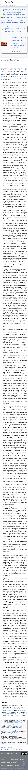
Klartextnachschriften (5, 735)
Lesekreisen (9, 17)
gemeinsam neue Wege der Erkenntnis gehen (14, 9)
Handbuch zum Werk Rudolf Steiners (8, 740)
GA (12, 722)
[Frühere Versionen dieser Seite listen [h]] (23, 64)
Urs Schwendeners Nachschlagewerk (11, 740)
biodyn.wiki (13, 14)
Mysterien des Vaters (18, 76)
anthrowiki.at (6, 12)
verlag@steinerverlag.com (16, 724)
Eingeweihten (23, 71)
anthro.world (21, 12)
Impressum (20, 768)
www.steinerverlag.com (6, 725)
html (18, 709)
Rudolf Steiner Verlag (18, 722)
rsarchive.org (21, 710)
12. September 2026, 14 (18, 43)
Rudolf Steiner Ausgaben (8, 733)
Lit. (20, 696)
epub (4, 710)
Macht (2, 69)
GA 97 (25, 712)
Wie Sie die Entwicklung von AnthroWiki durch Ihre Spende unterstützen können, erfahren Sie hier (13, 22)
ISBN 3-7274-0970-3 (12, 713)
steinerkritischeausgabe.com (11, 732)
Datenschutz (4, 768)
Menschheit (13, 74)
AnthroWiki (10, 2)
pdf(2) (14, 709)
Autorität (9, 69)
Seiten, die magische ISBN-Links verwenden (12, 749)
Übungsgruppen (17, 17)
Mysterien (9, 747)
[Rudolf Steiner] (1, 720)
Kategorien (3, 747)
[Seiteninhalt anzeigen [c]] (1, 64)
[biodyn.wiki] (6, 14)
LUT (25, 210)
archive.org (10, 710)
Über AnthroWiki (12, 768)
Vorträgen (24, 17)
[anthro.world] (14, 12)
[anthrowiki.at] (23, 11)
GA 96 (15, 707)
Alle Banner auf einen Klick (14, 34)
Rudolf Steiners (19, 720)
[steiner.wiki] (21, 14)
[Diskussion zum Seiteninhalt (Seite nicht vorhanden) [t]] (4, 64)
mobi (22, 709)
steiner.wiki (14, 16)
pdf (11, 709)
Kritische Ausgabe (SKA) (14, 731)
